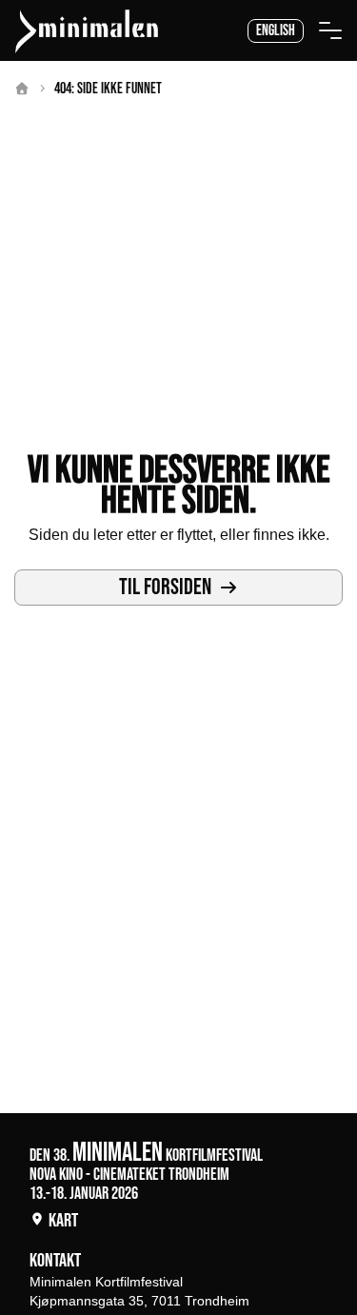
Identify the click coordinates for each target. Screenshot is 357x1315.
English (275, 31)
